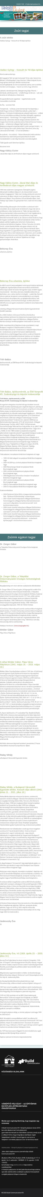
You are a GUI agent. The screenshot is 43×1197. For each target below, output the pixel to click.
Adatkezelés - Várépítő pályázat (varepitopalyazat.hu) (20, 1147)
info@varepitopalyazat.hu (32, 4)
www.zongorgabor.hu (21, 626)
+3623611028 (20, 4)
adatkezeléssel (18, 1165)
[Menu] (40, 15)
